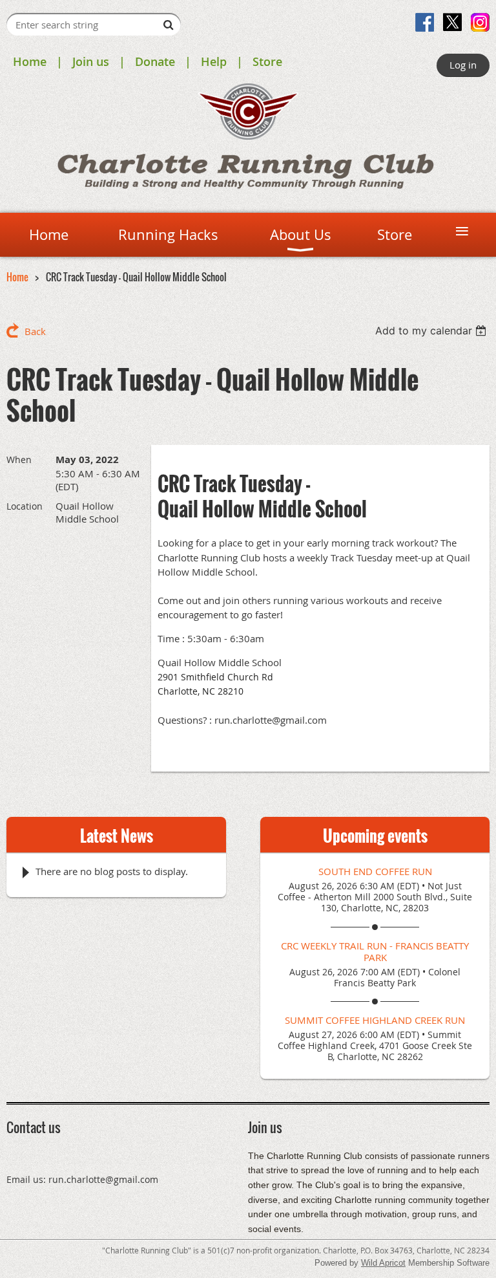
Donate (155, 61)
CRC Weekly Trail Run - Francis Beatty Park (375, 951)
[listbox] (432, 330)
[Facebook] (424, 22)
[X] (452, 22)
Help (214, 61)
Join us (90, 61)
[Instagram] (480, 22)
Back (35, 331)
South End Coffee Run (375, 871)
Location (24, 506)
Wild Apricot (383, 1263)
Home (29, 61)
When (19, 459)
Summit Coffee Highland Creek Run (375, 1019)
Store (267, 61)
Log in (463, 64)
